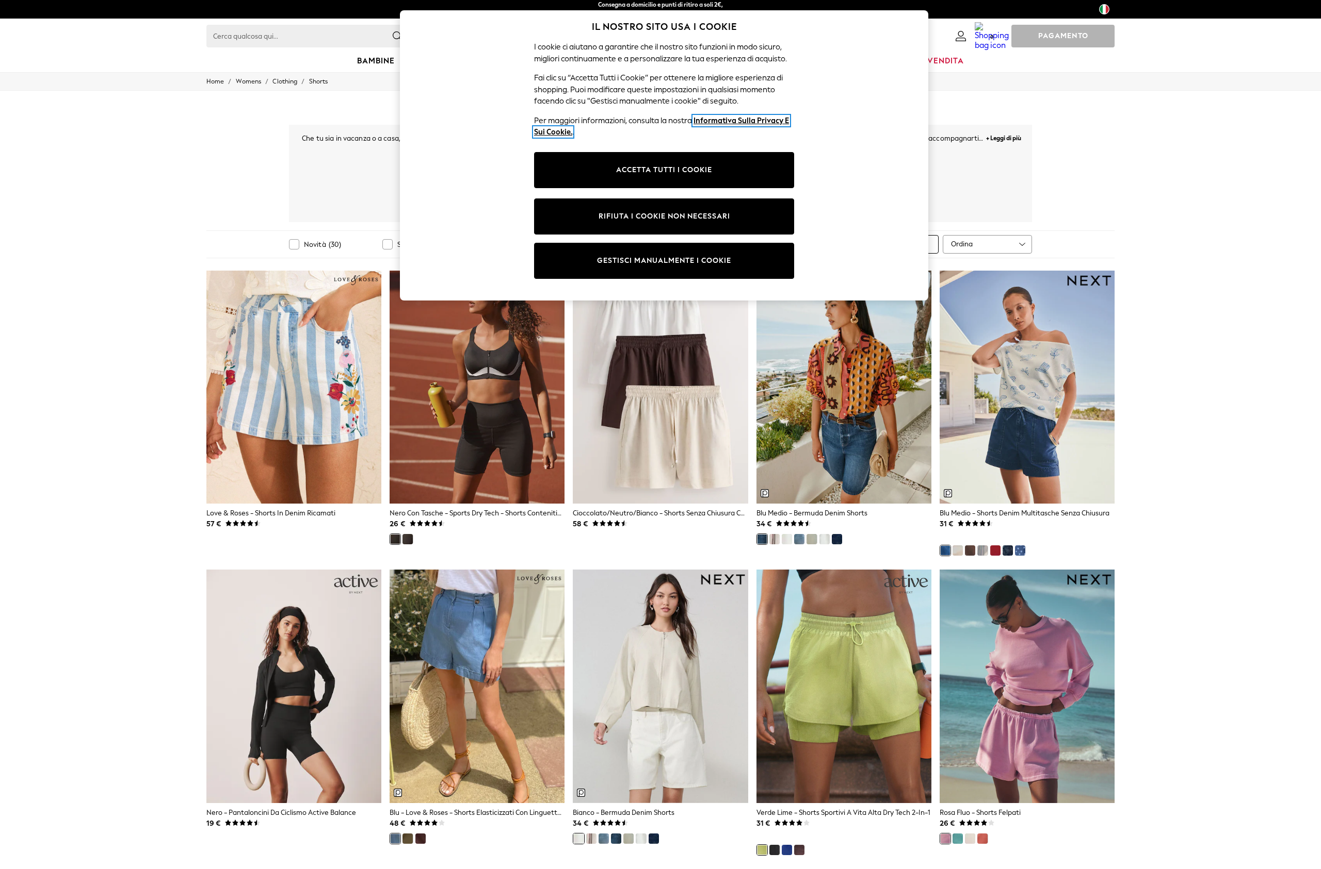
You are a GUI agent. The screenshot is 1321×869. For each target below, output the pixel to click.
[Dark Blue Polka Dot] (1020, 550)
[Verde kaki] (407, 838)
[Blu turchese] (958, 838)
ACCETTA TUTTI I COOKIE (664, 169)
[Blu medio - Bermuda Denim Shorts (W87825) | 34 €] (843, 387)
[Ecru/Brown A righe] (774, 539)
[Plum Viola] (799, 850)
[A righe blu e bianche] (982, 550)
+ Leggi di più (1003, 137)
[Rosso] (995, 550)
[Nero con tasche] (395, 539)
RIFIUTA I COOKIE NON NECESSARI (664, 216)
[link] (960, 36)
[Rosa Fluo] (945, 838)
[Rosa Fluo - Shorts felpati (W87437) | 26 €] (1027, 686)
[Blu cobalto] (787, 850)
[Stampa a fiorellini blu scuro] (837, 539)
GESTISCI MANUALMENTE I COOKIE (664, 260)
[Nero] (407, 539)
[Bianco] (787, 539)
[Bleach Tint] (812, 539)
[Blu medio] (762, 539)
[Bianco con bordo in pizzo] (824, 539)
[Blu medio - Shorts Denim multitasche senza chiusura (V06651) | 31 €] (1027, 387)
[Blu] (395, 838)
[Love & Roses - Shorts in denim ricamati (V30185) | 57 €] (293, 387)
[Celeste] (799, 539)
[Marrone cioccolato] (970, 550)
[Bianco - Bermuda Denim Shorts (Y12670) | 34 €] (660, 686)
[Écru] (958, 550)
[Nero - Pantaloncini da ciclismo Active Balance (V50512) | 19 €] (293, 686)
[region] (664, 155)
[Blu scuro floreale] (1008, 550)
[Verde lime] (762, 850)
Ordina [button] (962, 244)
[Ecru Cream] (970, 838)
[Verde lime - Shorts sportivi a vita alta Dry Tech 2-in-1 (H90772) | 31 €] (843, 686)
